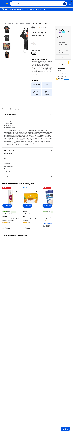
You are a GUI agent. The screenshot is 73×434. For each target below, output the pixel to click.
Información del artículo (12, 109)
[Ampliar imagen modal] (25, 32)
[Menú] (2, 3)
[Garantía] (51, 176)
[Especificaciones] (51, 150)
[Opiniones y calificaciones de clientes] (51, 235)
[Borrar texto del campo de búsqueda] (62, 3)
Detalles (68, 50)
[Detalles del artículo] (51, 114)
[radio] (33, 45)
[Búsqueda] (64, 3)
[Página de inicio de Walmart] (7, 3)
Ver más (35, 74)
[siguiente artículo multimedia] (25, 51)
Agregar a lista (65, 57)
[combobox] (38, 3)
